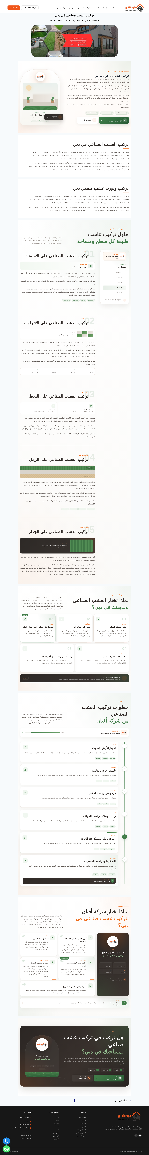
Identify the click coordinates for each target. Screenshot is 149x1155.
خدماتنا (99, 8)
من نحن (71, 8)
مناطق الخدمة (87, 8)
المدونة (65, 8)
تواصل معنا (57, 8)
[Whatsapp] (6, 1148)
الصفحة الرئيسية (108, 8)
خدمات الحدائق (91, 20)
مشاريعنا (78, 8)
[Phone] (6, 1141)
